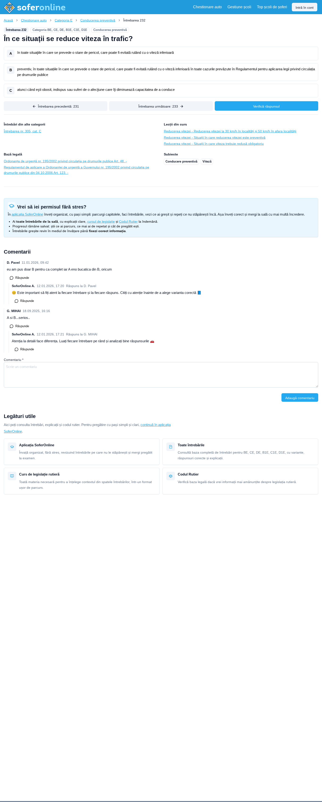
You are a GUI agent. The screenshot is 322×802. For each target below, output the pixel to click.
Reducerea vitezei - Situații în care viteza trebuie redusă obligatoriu (214, 144)
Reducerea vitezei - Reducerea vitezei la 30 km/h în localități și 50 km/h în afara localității (230, 131)
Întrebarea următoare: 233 (158, 106)
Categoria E (63, 20)
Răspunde (22, 278)
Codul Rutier (128, 221)
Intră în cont (305, 7)
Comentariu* (13, 360)
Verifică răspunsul (266, 106)
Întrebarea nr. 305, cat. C (22, 131)
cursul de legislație (101, 221)
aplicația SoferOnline (27, 214)
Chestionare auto (34, 20)
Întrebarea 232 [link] (134, 20)
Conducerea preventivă (97, 20)
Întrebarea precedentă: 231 (58, 106)
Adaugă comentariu (299, 398)
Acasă (8, 20)
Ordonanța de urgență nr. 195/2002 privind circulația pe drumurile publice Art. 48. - (65, 161)
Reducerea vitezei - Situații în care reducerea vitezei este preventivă (214, 137)
